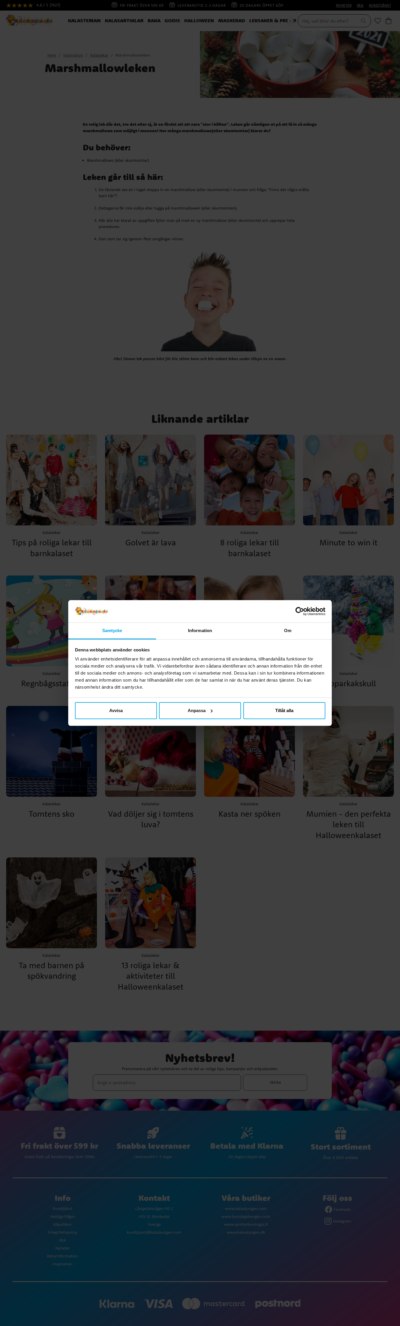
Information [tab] (200, 630)
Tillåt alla (284, 710)
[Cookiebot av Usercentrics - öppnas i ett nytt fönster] (299, 611)
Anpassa (197, 710)
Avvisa (116, 710)
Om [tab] (287, 630)
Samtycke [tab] (112, 630)
